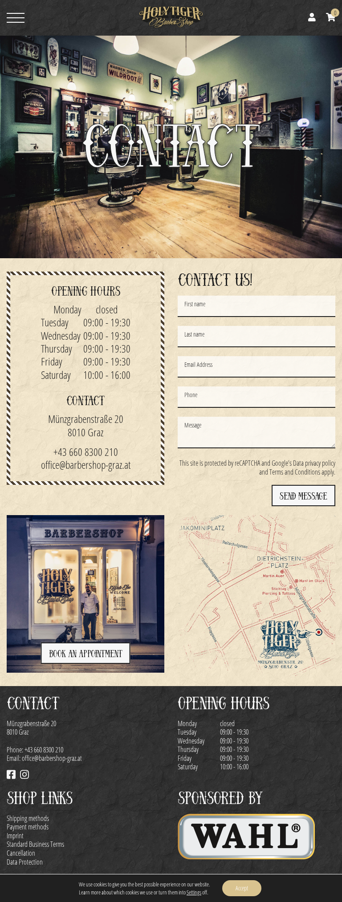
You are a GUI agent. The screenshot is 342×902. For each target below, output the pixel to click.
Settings (194, 892)
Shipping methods (28, 818)
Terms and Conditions (294, 471)
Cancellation (21, 852)
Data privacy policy (314, 462)
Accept (242, 888)
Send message (303, 496)
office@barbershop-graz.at (85, 464)
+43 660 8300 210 (85, 451)
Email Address (198, 364)
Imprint (15, 835)
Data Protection (25, 861)
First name (194, 304)
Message (192, 425)
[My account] (312, 18)
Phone (190, 394)
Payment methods (28, 826)
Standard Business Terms (35, 844)
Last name (194, 334)
